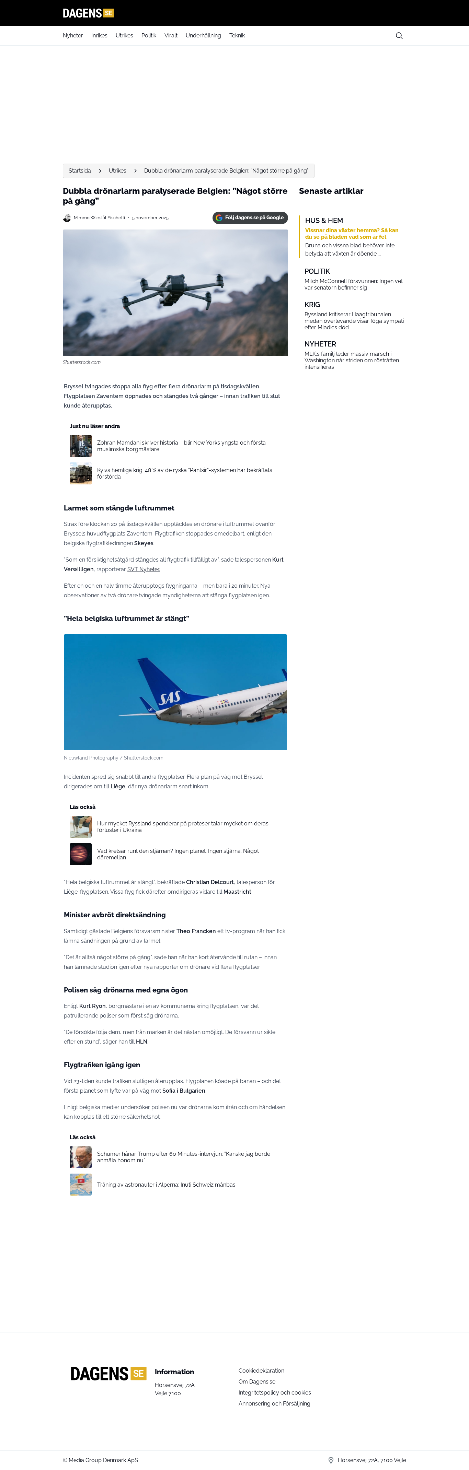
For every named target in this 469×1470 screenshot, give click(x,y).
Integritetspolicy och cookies (275, 1392)
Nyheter (73, 35)
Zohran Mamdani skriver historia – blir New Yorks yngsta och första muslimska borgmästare (181, 445)
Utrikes (124, 35)
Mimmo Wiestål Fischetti (99, 217)
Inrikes (99, 35)
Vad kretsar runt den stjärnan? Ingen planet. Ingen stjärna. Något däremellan (178, 854)
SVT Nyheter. (143, 569)
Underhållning (203, 35)
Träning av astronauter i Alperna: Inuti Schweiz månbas (166, 1184)
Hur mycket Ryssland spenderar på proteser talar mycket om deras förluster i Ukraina (182, 826)
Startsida (80, 170)
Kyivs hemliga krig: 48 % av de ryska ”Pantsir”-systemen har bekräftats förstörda (184, 473)
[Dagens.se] (234, 13)
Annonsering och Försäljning (274, 1403)
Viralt (171, 35)
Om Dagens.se (257, 1381)
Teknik (237, 35)
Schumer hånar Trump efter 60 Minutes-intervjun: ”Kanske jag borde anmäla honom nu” (183, 1157)
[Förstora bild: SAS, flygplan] (278, 643)
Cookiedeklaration (261, 1370)
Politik (148, 35)
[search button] (399, 36)
